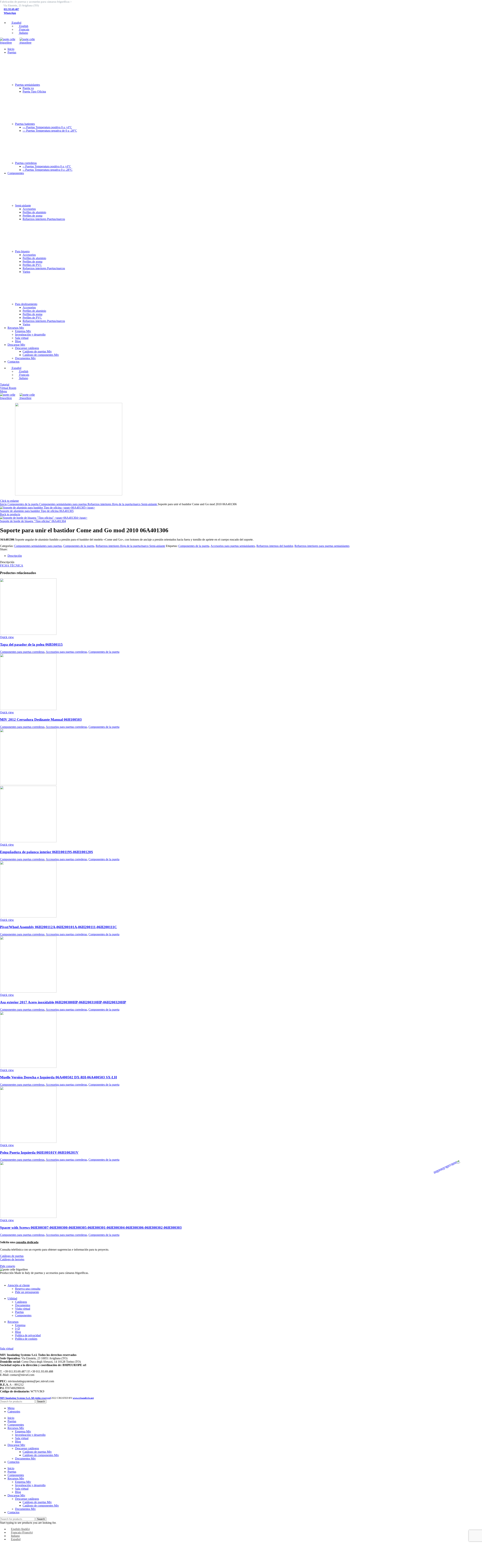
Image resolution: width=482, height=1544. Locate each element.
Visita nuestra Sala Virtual (15, 1345)
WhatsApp (10, 13)
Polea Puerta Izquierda (39, 1152)
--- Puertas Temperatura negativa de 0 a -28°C (50, 130)
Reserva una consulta (27, 1288)
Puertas (19, 1312)
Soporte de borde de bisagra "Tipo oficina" (33, 521)
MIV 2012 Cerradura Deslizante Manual (41, 719)
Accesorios (29, 208)
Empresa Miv (23, 331)
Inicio (4, 504)
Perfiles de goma (32, 215)
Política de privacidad (28, 1335)
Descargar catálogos (27, 348)
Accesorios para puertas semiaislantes (232, 546)
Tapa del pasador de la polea (31, 644)
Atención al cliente (19, 1285)
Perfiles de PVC (32, 265)
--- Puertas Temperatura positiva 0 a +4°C (47, 127)
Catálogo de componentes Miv (41, 354)
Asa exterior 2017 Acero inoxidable (63, 1002)
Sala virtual (21, 337)
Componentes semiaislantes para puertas (63, 504)
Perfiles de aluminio (34, 212)
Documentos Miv (25, 358)
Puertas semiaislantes (27, 84)
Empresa (20, 1325)
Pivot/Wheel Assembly (58, 927)
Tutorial (4, 384)
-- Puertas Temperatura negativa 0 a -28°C (47, 169)
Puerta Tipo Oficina (34, 91)
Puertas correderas (26, 163)
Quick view (7, 637)
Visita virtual (22, 1308)
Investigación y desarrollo (30, 334)
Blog (18, 341)
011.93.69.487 (11, 9)
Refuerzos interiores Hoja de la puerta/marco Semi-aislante (123, 504)
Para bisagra (22, 251)
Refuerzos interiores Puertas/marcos (44, 219)
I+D (17, 1328)
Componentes (23, 1315)
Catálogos (21, 1301)
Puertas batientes (25, 123)
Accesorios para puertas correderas (66, 651)
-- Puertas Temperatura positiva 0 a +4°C (47, 166)
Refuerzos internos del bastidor (274, 546)
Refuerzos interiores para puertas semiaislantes (321, 546)
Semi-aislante (23, 205)
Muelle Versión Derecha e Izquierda (58, 1077)
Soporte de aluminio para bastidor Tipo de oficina (37, 511)
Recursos (13, 1321)
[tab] (245, 555)
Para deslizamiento (26, 304)
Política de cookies (26, 1338)
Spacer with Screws (91, 1228)
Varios (26, 271)
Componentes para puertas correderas (22, 651)
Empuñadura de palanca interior (46, 852)
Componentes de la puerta (23, 504)
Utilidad (12, 1298)
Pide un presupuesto (27, 1292)
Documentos (22, 1305)
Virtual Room (8, 388)
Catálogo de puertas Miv (37, 351)
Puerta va (28, 88)
